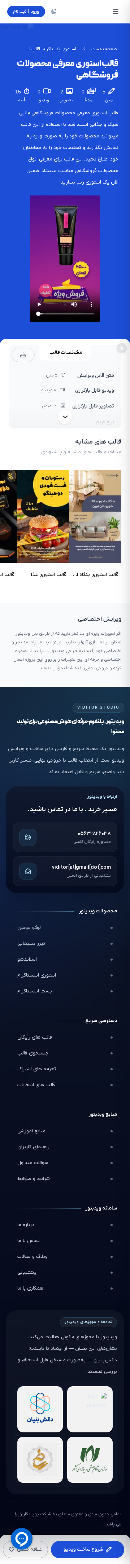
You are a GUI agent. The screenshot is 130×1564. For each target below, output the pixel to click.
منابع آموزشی (31, 1131)
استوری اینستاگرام (36, 975)
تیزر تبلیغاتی (31, 943)
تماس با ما (28, 1240)
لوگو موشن (29, 927)
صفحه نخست (104, 49)
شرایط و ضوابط (33, 1178)
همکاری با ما (30, 1288)
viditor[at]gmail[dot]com (81, 867)
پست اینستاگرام (34, 991)
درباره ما (25, 1224)
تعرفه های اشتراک (36, 1069)
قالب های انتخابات (36, 1084)
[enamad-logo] (90, 1409)
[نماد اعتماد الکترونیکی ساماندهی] (40, 1460)
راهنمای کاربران (33, 1147)
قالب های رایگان (34, 1037)
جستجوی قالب (32, 1053)
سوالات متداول (32, 1162)
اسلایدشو (27, 959)
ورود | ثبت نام (26, 11)
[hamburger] (115, 11)
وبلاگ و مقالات (32, 1256)
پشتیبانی (26, 1272)
